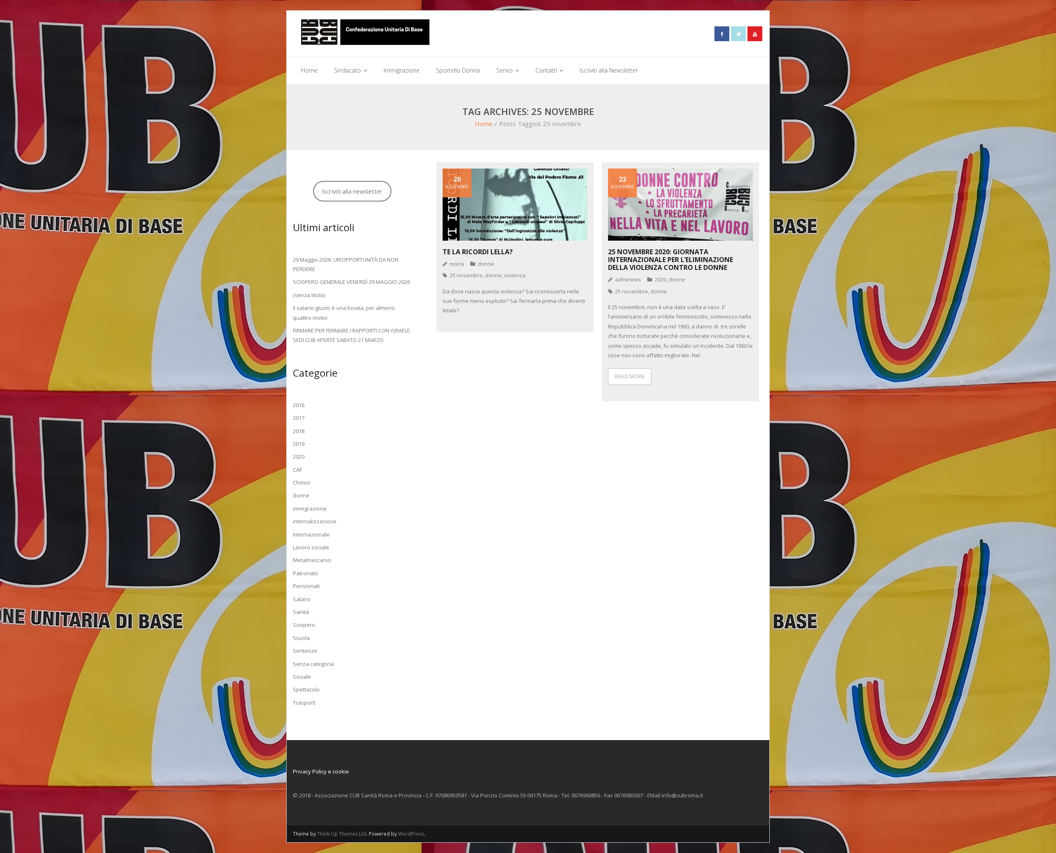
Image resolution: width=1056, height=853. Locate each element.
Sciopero (304, 624)
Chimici (301, 482)
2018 (298, 431)
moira (457, 263)
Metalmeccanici (312, 560)
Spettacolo (306, 689)
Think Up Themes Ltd (341, 833)
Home (484, 124)
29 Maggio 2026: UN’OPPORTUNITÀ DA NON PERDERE (345, 264)
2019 (298, 444)
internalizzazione (315, 521)
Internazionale (311, 534)
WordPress (411, 833)
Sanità (301, 612)
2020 (660, 279)
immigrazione (310, 508)
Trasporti (304, 702)
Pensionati (306, 586)
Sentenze (305, 650)
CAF (297, 469)
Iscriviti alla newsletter (352, 191)
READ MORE (630, 376)
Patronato (305, 573)
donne (486, 263)
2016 (298, 405)
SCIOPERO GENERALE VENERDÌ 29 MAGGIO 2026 (351, 282)
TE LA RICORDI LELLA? (478, 251)
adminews (628, 279)
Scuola (301, 638)
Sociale (302, 676)
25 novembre (466, 275)
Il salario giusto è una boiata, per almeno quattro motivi (344, 312)
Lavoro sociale (311, 547)
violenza (515, 275)
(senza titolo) (309, 295)
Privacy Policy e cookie (321, 771)
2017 (298, 418)
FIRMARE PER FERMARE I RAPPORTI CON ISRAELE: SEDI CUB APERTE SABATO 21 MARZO (352, 335)
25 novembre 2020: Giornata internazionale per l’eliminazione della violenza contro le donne (670, 259)
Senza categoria (313, 664)
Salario (302, 599)
